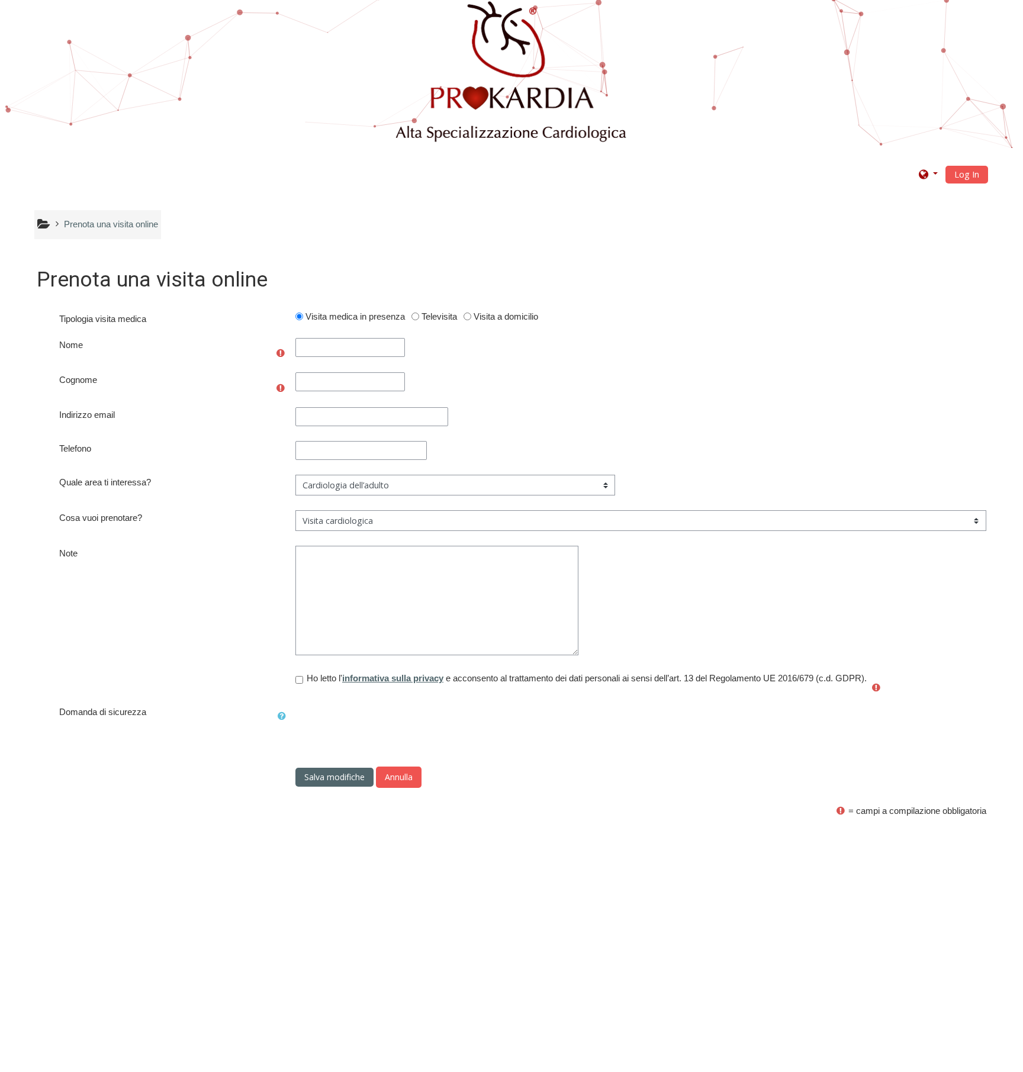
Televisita (439, 316)
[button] (928, 174)
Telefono (75, 448)
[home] (512, 73)
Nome (71, 345)
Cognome (78, 380)
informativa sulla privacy (392, 678)
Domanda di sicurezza (102, 712)
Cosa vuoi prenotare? (100, 518)
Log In (966, 174)
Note (68, 553)
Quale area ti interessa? (105, 482)
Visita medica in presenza (355, 316)
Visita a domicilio (506, 316)
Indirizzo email (87, 415)
